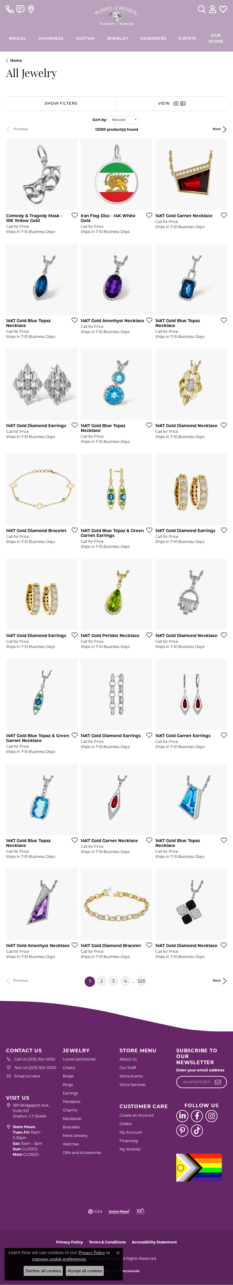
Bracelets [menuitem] (71, 1127)
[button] (202, 9)
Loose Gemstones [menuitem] (79, 1059)
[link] (10, 9)
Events (187, 39)
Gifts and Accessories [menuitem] (82, 1152)
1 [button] (92, 981)
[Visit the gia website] (95, 1211)
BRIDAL (17, 39)
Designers (153, 39)
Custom (85, 39)
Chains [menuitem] (69, 1067)
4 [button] (125, 981)
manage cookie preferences (59, 1258)
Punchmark (129, 1271)
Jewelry (117, 39)
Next (217, 129)
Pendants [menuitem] (71, 1101)
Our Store (216, 39)
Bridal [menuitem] (68, 1076)
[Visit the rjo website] (140, 1211)
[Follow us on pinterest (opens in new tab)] (182, 1131)
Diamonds (51, 39)
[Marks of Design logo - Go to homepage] (117, 14)
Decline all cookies (43, 1270)
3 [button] (113, 981)
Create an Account (137, 1115)
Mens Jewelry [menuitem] (75, 1135)
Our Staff (128, 1067)
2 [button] (101, 981)
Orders (126, 1123)
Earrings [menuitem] (70, 1093)
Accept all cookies (85, 1270)
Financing (129, 1140)
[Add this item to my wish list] (73, 215)
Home (16, 60)
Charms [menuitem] (70, 1110)
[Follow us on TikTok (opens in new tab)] (197, 1131)
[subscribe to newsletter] (218, 1082)
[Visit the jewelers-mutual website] (119, 1211)
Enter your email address (200, 1070)
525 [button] (141, 981)
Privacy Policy (69, 1242)
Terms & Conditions (107, 1242)
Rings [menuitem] (68, 1084)
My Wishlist (130, 1149)
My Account (131, 1132)
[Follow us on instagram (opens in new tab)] (211, 1116)
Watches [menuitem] (71, 1144)
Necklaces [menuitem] (72, 1118)
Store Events (131, 1076)
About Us (128, 1059)
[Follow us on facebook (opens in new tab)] (197, 1116)
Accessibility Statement (154, 1242)
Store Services (133, 1084)
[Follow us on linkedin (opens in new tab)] (182, 1116)
